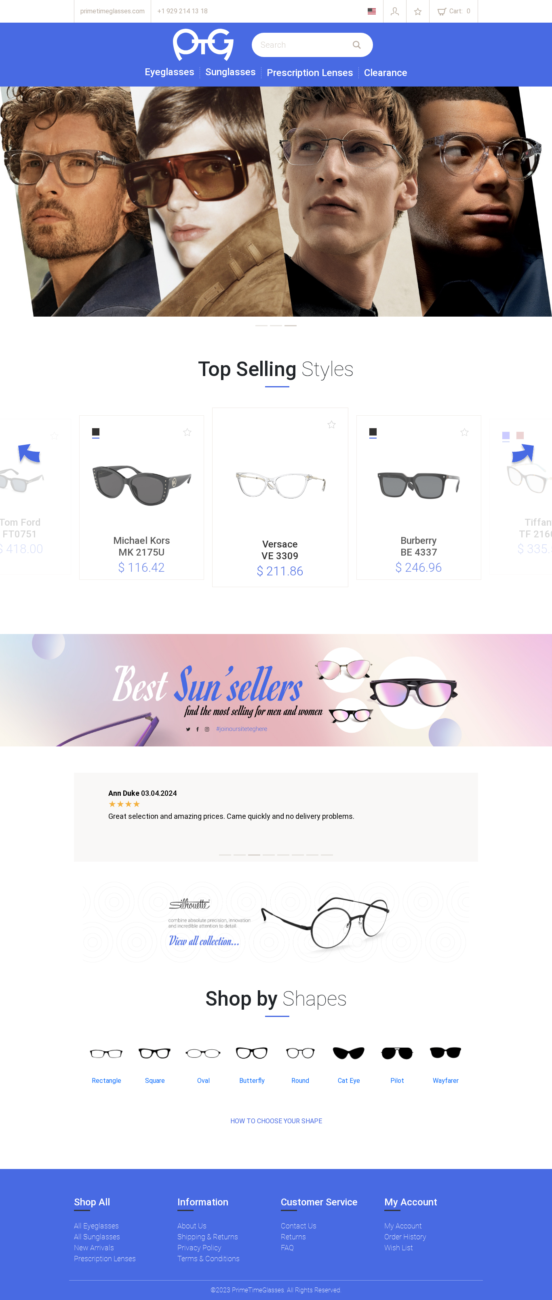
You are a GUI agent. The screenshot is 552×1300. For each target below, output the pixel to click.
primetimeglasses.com (112, 11)
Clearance (385, 72)
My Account (403, 1226)
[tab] (261, 325)
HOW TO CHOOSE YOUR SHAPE (276, 1121)
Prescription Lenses (310, 72)
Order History (405, 1236)
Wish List (398, 1247)
